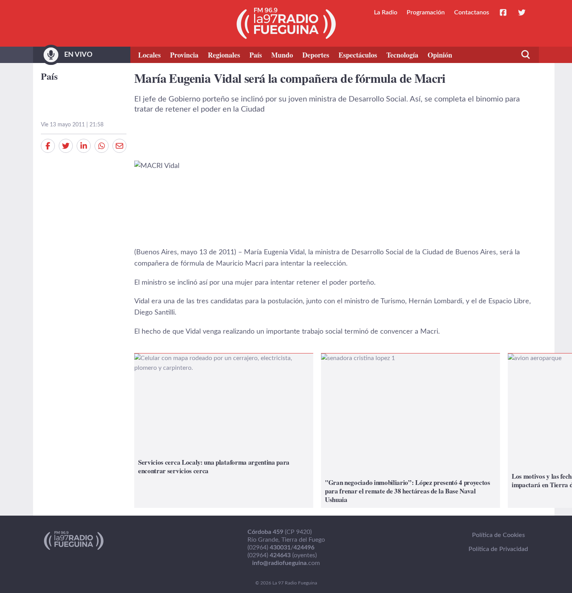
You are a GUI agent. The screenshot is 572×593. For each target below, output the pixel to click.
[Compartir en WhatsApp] (102, 146)
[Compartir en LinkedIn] (84, 146)
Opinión (440, 55)
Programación (426, 12)
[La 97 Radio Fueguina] (286, 23)
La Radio (385, 12)
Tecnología (402, 55)
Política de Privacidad (498, 549)
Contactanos (471, 12)
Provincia (184, 55)
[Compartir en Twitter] (66, 146)
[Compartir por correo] (119, 146)
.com (286, 563)
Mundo (282, 55)
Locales (149, 55)
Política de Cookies (498, 535)
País (255, 55)
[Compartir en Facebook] (48, 146)
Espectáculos (358, 55)
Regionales (224, 55)
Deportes (315, 55)
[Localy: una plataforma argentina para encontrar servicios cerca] (223, 430)
